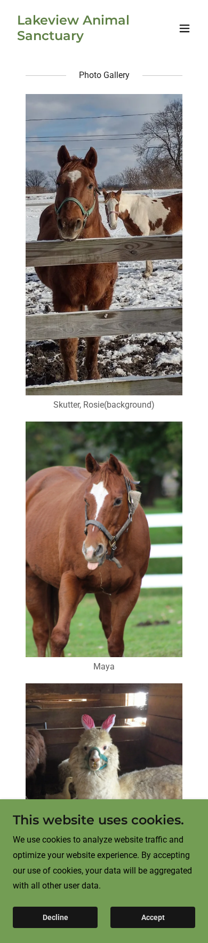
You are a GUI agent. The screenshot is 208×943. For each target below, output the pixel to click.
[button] (184, 28)
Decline (55, 917)
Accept (153, 917)
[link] (76, 37)
